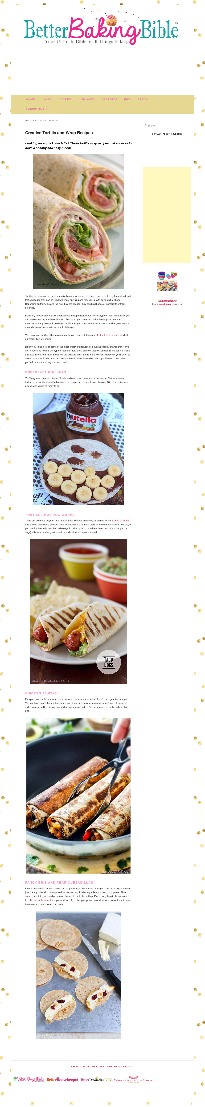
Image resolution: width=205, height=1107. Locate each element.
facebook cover (164, 304)
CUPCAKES (87, 99)
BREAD (143, 99)
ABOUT (75, 1066)
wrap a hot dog (121, 520)
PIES (127, 99)
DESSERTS (109, 99)
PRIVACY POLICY (124, 1066)
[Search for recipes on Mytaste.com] (29, 1080)
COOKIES (65, 99)
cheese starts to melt (40, 900)
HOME (30, 99)
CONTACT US (87, 1066)
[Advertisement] (102, 70)
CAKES (47, 99)
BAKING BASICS (37, 109)
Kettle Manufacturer (167, 300)
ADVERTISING (104, 1066)
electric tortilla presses (107, 335)
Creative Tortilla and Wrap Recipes (59, 132)
